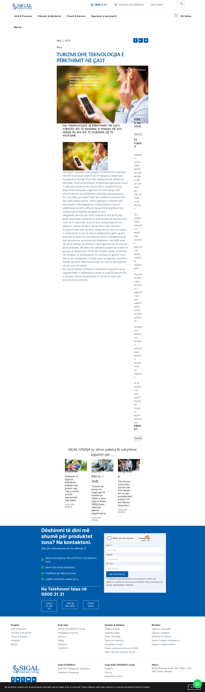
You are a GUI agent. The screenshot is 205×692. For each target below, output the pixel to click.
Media (61, 640)
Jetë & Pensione (19, 629)
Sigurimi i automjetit (161, 629)
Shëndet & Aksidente (21, 632)
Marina (17, 27)
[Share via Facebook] (135, 40)
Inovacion (62, 644)
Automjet (15, 640)
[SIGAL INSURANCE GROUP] (22, 6)
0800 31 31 (101, 4)
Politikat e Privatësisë (68, 672)
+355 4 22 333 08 (49, 606)
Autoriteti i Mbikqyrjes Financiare (74, 668)
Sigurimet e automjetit (104, 16)
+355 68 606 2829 (70, 604)
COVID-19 (63, 648)
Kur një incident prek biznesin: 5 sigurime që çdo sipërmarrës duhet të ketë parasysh (138, 297)
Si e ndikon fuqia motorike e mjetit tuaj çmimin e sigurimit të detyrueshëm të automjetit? (138, 241)
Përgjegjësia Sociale (68, 632)
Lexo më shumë (69, 505)
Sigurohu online (112, 632)
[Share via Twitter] (146, 40)
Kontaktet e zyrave (114, 644)
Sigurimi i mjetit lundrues (164, 644)
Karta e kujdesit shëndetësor (166, 640)
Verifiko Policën (112, 629)
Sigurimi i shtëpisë (161, 632)
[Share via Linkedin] (141, 40)
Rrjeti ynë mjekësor (114, 640)
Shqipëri (109, 668)
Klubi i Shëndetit (112, 636)
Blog (59, 47)
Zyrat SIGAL (91, 604)
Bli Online (186, 16)
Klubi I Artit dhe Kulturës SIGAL (120, 652)
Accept (194, 687)
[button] (197, 683)
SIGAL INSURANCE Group (71, 629)
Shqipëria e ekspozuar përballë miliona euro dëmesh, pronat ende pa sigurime (138, 352)
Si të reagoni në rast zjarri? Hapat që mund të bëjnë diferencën (138, 403)
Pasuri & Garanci (76, 16)
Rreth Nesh (157, 4)
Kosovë (108, 672)
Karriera (62, 636)
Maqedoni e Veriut (113, 676)
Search (138, 134)
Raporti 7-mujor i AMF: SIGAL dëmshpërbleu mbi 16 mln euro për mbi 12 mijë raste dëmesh (138, 182)
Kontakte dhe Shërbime (131, 4)
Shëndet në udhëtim (161, 636)
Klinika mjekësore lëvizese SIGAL (121, 648)
